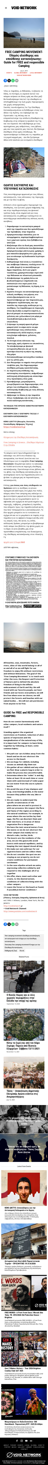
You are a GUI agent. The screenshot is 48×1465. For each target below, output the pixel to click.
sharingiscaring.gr (38, 1463)
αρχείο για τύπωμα (14, 542)
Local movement (36, 73)
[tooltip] (5, 80)
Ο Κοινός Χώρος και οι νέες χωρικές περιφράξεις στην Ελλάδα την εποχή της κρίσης (22, 997)
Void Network (6, 1461)
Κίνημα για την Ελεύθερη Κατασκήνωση (21, 437)
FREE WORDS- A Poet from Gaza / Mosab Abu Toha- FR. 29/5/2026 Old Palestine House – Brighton (24, 1315)
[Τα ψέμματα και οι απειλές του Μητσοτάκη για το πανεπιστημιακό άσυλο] (24, 1119)
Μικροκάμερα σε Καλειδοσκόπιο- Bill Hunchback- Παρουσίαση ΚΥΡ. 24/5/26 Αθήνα (23, 1423)
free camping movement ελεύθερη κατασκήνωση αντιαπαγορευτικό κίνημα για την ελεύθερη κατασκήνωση (22, 939)
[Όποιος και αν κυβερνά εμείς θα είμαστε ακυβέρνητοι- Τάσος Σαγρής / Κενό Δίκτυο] (24, 1148)
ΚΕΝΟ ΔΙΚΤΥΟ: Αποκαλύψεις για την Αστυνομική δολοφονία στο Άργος (20, 1209)
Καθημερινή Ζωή (11, 951)
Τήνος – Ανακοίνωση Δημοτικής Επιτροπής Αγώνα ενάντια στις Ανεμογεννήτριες (23, 1093)
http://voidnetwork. (12, 906)
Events (9, 73)
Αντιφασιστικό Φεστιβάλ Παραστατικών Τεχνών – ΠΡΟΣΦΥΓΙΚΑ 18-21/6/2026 (22, 1262)
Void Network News (24, 75)
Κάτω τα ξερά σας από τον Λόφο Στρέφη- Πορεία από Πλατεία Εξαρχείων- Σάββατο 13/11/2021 (23, 1045)
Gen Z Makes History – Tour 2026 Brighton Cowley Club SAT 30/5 (23, 1369)
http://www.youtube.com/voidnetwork (20, 911)
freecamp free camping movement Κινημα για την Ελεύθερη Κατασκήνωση (22, 946)
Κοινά (22, 951)
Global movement (20, 73)
